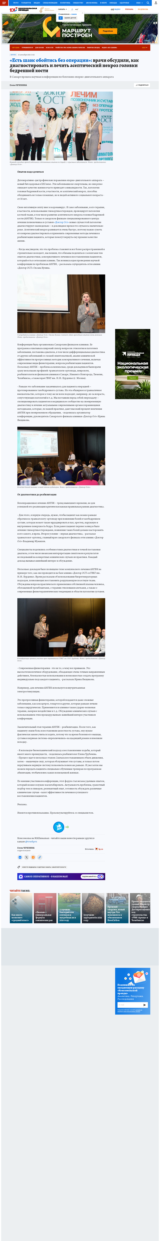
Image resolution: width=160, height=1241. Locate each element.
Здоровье (124, 3)
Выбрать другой (70, 18)
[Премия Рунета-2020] (45, 9)
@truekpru (31, 841)
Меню (4, 3)
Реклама (129, 9)
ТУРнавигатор (27, 48)
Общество (78, 3)
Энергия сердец (93, 48)
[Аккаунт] (156, 3)
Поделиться (143, 85)
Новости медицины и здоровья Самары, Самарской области (44, 867)
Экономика (91, 3)
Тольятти (26, 3)
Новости (49, 48)
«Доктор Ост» (61, 222)
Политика (65, 3)
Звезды (113, 3)
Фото (16, 3)
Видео (37, 3)
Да (60, 18)
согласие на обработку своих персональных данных (129, 1010)
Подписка (143, 9)
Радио (117, 9)
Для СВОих (39, 48)
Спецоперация (50, 3)
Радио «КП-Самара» (109, 48)
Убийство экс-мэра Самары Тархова (70, 48)
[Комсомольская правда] (23, 9)
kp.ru (101, 849)
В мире (103, 3)
